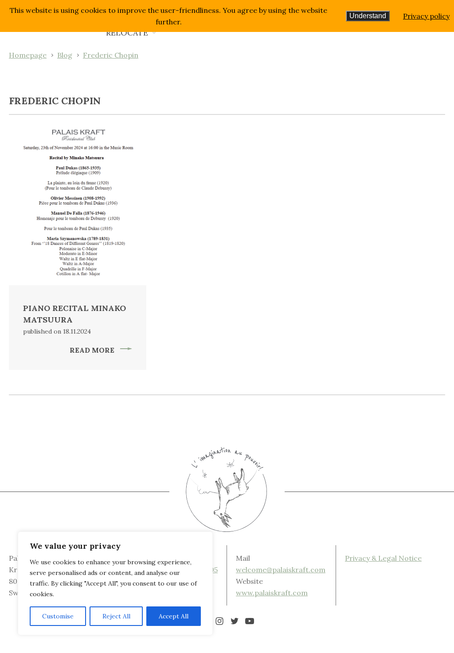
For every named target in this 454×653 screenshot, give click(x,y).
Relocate (127, 33)
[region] (115, 583)
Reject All (116, 616)
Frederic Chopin (110, 55)
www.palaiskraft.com (272, 592)
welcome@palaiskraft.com (280, 569)
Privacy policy (426, 16)
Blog (64, 55)
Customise (58, 616)
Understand (367, 16)
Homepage (28, 55)
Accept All (173, 616)
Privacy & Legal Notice (383, 558)
